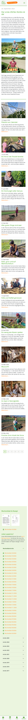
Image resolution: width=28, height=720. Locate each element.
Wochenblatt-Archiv (8, 548)
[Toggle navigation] (24, 3)
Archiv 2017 (6, 671)
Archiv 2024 (6, 642)
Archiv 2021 (6, 654)
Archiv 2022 (6, 646)
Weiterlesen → (5, 131)
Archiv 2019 (6, 662)
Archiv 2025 (6, 638)
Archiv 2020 (6, 658)
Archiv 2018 (6, 666)
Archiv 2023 (6, 650)
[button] (3, 718)
